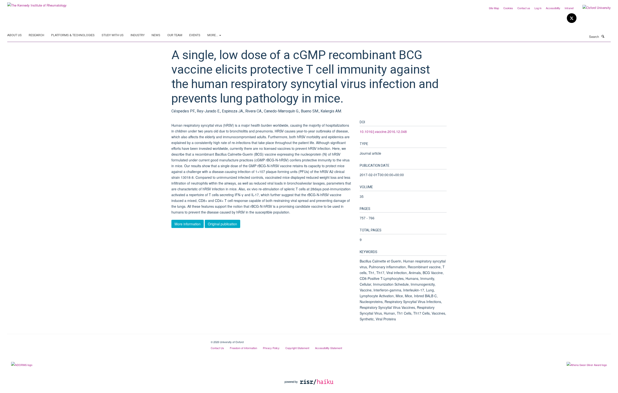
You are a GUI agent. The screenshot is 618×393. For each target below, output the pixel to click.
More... (213, 35)
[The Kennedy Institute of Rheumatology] (37, 3)
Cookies (508, 8)
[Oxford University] (593, 8)
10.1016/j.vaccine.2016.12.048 (383, 131)
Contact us (523, 8)
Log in (537, 8)
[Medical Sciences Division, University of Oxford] (105, 340)
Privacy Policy (271, 348)
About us (14, 35)
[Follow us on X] (571, 18)
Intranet (569, 8)
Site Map (494, 8)
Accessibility (553, 8)
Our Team (174, 35)
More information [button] (188, 223)
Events (194, 35)
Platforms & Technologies (73, 35)
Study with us (113, 35)
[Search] (602, 36)
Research (36, 35)
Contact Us (217, 348)
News (156, 35)
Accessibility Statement (328, 348)
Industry (138, 35)
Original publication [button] (222, 223)
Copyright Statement (297, 348)
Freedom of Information (243, 348)
